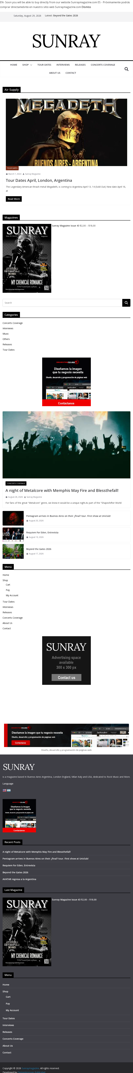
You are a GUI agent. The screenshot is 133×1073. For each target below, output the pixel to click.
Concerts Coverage (103, 64)
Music (6, 333)
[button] (30, 65)
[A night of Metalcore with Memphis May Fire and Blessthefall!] (66, 444)
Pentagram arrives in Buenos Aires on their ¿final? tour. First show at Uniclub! (68, 515)
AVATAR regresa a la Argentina (19, 879)
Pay (8, 590)
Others (6, 339)
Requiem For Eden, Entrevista (42, 532)
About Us (54, 72)
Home (13, 64)
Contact (71, 72)
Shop (25, 64)
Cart (8, 584)
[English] (5, 790)
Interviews (63, 64)
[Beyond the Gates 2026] (13, 551)
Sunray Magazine (33, 174)
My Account (12, 595)
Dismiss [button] (86, 7)
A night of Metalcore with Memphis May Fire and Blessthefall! (62, 490)
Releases (80, 64)
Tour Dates (44, 64)
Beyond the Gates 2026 (65, 15)
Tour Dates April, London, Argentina (39, 180)
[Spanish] (9, 790)
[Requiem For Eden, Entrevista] (13, 535)
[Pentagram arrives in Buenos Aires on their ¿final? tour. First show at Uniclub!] (13, 518)
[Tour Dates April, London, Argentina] (66, 132)
